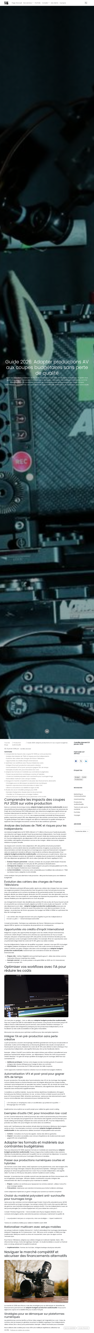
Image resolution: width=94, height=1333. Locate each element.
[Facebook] (76, 761)
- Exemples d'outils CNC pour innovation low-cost (21, 770)
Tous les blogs (7, 744)
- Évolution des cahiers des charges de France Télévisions (24, 758)
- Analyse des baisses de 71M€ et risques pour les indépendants (26, 756)
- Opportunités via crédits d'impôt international (21, 761)
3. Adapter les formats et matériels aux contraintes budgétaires (26, 772)
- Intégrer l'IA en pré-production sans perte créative (22, 765)
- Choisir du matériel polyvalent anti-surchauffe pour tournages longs (28, 776)
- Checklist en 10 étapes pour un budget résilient (21, 794)
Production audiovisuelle (16, 744)
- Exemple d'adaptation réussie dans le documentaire (23, 792)
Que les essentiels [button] (69, 1328)
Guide (84, 777)
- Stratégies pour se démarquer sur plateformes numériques (25, 783)
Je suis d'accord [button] (83, 1328)
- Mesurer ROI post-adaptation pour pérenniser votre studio (25, 797)
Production (78, 779)
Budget (77, 777)
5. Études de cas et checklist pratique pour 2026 (20, 790)
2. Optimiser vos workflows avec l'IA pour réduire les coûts (23, 763)
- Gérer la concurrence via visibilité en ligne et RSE (21, 788)
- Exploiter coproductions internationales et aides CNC (23, 785)
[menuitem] (17, 3)
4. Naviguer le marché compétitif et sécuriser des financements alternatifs (30, 781)
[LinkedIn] (86, 761)
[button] (86, 3)
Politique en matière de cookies (20, 1330)
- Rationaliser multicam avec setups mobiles (20, 779)
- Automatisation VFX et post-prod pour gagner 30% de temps (26, 767)
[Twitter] (81, 761)
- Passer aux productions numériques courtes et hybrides (24, 774)
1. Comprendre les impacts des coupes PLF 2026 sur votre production (27, 754)
